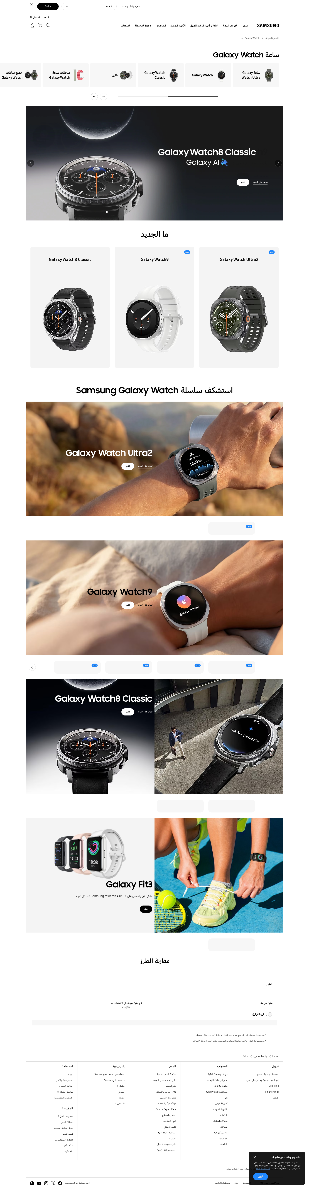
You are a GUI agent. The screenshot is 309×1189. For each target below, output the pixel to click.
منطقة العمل (66, 1122)
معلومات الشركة (65, 1116)
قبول (260, 1176)
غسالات (223, 1127)
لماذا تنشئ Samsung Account (109, 1074)
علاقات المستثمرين (64, 1139)
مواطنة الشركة (66, 1091)
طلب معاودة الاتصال (166, 1144)
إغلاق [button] (127, 1007)
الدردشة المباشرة (168, 1132)
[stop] (107, 211)
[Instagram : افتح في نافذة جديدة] (46, 1183)
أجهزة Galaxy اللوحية (217, 1080)
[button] (278, 163)
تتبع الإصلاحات (169, 1121)
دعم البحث (171, 1086)
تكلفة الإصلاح (170, 1127)
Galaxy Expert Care (166, 1109)
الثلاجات (223, 1115)
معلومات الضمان (168, 1097)
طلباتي (121, 1086)
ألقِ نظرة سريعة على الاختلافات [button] (127, 1003)
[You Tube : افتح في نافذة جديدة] (39, 1183)
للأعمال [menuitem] (36, 17)
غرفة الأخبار (68, 1145)
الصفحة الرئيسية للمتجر (268, 1074)
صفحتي (121, 1091)
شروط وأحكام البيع (222, 1183)
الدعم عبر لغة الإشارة (166, 1150)
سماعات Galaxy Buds (216, 1091)
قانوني (236, 1183)
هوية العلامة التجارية (63, 1128)
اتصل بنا (172, 1138)
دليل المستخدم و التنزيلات (164, 1080)
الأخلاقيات (68, 1151)
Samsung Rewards (114, 1080)
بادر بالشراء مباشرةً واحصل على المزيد (262, 1080)
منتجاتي (121, 1097)
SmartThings (272, 1091)
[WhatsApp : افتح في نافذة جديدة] (32, 1183)
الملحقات (223, 1144)
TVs (225, 1097)
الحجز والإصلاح (169, 1115)
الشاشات (223, 1138)
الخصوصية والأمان (64, 1080)
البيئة (70, 1074)
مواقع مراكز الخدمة (167, 1103)
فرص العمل (67, 1133)
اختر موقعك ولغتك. (131, 6)
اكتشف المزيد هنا (263, 1168)
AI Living (274, 1086)
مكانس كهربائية (220, 1132)
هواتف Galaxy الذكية (217, 1074)
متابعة (48, 6)
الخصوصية (247, 1183)
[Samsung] (268, 25)
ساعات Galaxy (220, 1086)
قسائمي (120, 1103)
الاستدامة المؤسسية (63, 1097)
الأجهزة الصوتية (220, 1109)
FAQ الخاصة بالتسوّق (166, 1091)
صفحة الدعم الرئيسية (166, 1074)
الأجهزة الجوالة (272, 38)
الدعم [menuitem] (46, 17)
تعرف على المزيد (260, 176)
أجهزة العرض (221, 1103)
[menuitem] (245, 26)
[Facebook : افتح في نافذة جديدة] (60, 1183)
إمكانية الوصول (66, 1086)
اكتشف (276, 1097)
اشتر (128, 711)
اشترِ (243, 176)
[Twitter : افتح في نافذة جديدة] (53, 1183)
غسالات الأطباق (220, 1121)
